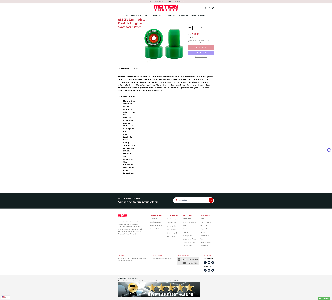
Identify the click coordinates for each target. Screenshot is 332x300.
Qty (189, 28)
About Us (186, 225)
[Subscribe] (211, 200)
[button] (136, 15)
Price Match (204, 246)
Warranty (203, 239)
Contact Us (203, 225)
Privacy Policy (204, 235)
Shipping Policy (205, 229)
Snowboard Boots (155, 222)
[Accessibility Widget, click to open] (329, 150)
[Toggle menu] (178, 219)
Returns (202, 232)
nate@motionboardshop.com (162, 258)
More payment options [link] (201, 56)
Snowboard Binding (156, 225)
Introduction (187, 219)
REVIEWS (137, 68)
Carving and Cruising (189, 222)
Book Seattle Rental (156, 229)
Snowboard (153, 219)
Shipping (190, 37)
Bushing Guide (187, 235)
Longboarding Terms (189, 239)
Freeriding (186, 229)
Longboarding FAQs (189, 242)
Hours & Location (205, 222)
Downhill (186, 232)
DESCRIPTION (123, 68)
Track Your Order (205, 242)
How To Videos (187, 246)
